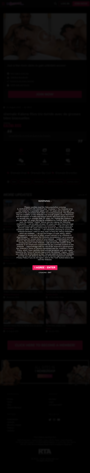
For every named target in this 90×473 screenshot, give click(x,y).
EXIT (49, 273)
